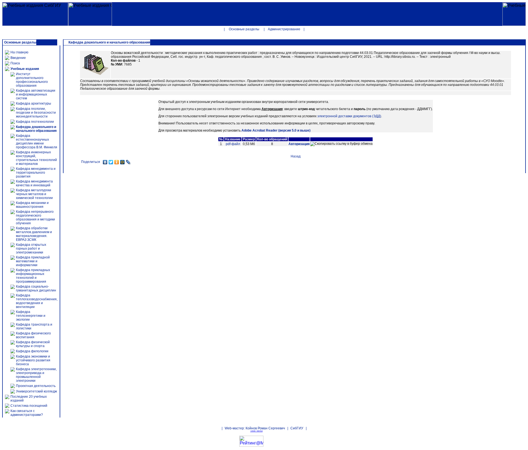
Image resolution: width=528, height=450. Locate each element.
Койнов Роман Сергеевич (265, 428)
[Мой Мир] (122, 162)
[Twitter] (111, 162)
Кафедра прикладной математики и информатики (33, 261)
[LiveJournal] (128, 162)
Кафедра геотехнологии (35, 122)
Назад (296, 156)
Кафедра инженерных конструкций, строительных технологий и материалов (36, 158)
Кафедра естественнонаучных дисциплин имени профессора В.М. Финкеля (36, 141)
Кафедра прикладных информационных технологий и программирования (33, 275)
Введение (18, 58)
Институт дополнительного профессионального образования (32, 80)
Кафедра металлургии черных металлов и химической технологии (34, 194)
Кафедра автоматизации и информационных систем (35, 94)
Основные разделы (244, 29)
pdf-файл (233, 144)
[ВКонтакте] (105, 162)
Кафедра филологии (32, 351)
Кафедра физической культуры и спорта (33, 344)
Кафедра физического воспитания (33, 335)
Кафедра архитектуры (33, 103)
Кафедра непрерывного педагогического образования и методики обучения (35, 217)
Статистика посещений (28, 406)
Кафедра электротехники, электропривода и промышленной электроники (36, 375)
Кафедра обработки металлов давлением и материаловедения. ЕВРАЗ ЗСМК (34, 234)
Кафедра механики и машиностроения (32, 205)
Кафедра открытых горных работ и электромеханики (31, 248)
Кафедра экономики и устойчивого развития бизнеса (33, 360)
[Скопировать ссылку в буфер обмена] (341, 144)
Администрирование (284, 29)
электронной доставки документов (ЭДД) (349, 116)
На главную (19, 52)
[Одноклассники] (117, 162)
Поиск (15, 63)
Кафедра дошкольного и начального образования (36, 129)
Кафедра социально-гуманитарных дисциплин (36, 288)
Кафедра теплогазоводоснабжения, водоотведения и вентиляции (36, 301)
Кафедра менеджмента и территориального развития (36, 172)
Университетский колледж (36, 391)
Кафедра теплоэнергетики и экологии (30, 315)
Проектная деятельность (36, 386)
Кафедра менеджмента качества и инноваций (34, 183)
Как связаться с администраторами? (26, 413)
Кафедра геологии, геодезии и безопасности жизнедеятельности (36, 112)
